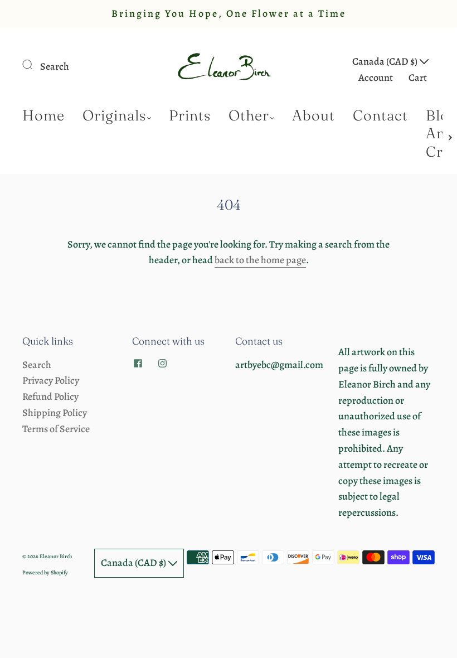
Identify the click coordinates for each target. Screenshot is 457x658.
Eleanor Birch (56, 556)
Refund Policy (50, 396)
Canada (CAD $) (385, 61)
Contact (380, 115)
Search (54, 66)
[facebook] (137, 363)
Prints (190, 115)
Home (43, 115)
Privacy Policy (50, 380)
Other (249, 115)
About (313, 115)
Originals (114, 115)
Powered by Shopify (45, 572)
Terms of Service (56, 429)
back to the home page (260, 260)
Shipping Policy (54, 412)
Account (375, 77)
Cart (418, 77)
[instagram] (162, 363)
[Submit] (34, 64)
